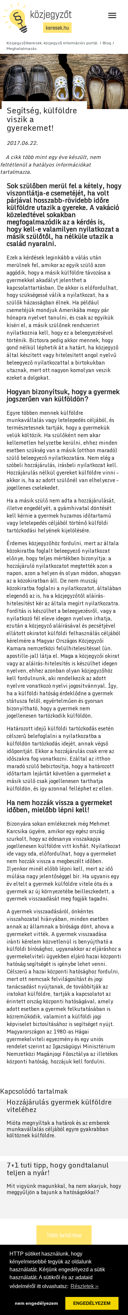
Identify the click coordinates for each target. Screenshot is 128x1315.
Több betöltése (64, 1235)
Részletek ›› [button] (84, 1286)
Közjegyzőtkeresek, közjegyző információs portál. (52, 43)
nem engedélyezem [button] (36, 1303)
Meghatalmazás (22, 48)
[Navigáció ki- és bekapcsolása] (112, 15)
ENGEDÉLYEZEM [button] (92, 1303)
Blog (107, 43)
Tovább (64, 1127)
